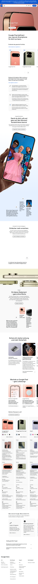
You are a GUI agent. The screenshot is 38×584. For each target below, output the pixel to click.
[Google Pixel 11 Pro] (15, 60)
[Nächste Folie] (28, 72)
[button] (26, 5)
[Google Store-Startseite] (4, 5)
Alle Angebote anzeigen (20, 2)
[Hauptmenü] (1, 5)
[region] (19, 60)
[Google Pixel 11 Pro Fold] (29, 60)
